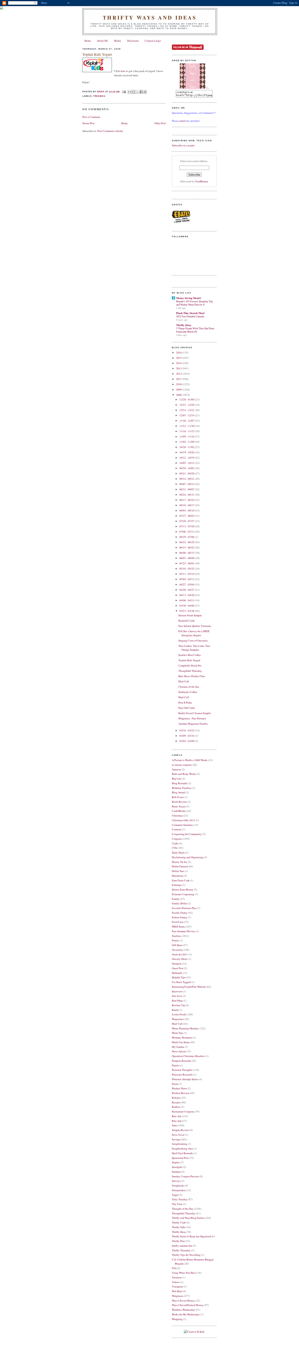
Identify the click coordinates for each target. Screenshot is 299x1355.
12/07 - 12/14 (187, 415)
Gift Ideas (177, 945)
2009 (179, 389)
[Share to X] (137, 92)
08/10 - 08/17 (187, 505)
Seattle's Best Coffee (189, 655)
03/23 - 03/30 (187, 611)
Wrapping (177, 1319)
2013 (179, 368)
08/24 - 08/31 (187, 494)
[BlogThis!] (133, 92)
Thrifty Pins (178, 1241)
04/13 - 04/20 (187, 595)
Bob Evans (178, 797)
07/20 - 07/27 (187, 521)
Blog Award (178, 792)
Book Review (179, 802)
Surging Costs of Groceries (193, 640)
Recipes (176, 1102)
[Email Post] (124, 91)
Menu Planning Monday (185, 1028)
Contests (176, 829)
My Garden (178, 1047)
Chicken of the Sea (188, 686)
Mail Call (183, 681)
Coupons (177, 839)
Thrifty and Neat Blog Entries (188, 1218)
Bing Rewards (179, 783)
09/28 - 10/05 (187, 468)
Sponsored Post (180, 1158)
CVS (174, 848)
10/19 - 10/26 (187, 452)
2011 (179, 379)
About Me (102, 40)
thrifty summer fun (182, 1245)
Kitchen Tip (178, 1005)
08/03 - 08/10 (187, 510)
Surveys (176, 1181)
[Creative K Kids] (194, 1331)
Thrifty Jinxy (184, 325)
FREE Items (178, 926)
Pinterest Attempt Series (185, 1079)
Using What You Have (184, 1273)
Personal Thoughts (182, 1070)
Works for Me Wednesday (186, 1314)
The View (177, 1204)
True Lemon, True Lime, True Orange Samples (194, 648)
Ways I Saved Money (183, 1300)
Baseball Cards (186, 620)
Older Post (160, 123)
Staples (176, 1162)
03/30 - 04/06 (187, 605)
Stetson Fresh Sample (190, 615)
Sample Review (180, 1130)
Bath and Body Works (184, 774)
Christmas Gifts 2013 (183, 820)
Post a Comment (91, 117)
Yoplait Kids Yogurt (189, 660)
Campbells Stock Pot (189, 665)
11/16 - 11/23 (187, 431)
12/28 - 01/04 (187, 399)
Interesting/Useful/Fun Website (189, 987)
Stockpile (177, 1167)
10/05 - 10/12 (187, 463)
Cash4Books (179, 811)
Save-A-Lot (178, 1134)
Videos (176, 1282)
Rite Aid (176, 1116)
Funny (175, 940)
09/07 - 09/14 (187, 484)
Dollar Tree (178, 871)
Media (117, 40)
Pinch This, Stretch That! (190, 313)
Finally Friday (180, 913)
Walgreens (177, 1296)
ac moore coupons (182, 765)
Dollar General (180, 866)
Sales (175, 1125)
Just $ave (177, 996)
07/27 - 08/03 (187, 516)
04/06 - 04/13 (187, 600)
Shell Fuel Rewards (182, 1153)
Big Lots (176, 778)
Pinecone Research (182, 1074)
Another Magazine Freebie (193, 723)
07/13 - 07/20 (187, 526)
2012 (179, 373)
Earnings (177, 885)
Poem (175, 1084)
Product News (179, 1088)
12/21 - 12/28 (187, 405)
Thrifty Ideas (179, 1232)
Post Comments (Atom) (110, 131)
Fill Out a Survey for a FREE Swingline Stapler (194, 633)
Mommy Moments (182, 1037)
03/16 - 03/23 (187, 730)
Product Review (180, 1093)
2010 (179, 384)
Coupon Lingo (153, 40)
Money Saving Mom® (188, 298)
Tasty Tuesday (180, 1199)
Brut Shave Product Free (191, 676)
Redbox (176, 1107)
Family (176, 899)
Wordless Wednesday (183, 1310)
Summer (176, 1171)
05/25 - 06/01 (187, 563)
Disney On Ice (179, 862)
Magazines (178, 1019)
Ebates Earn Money (182, 889)
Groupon (177, 963)
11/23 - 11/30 (187, 426)
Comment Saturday (182, 825)
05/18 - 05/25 (187, 568)
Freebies (99, 96)
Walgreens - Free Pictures (192, 718)
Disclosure (133, 40)
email (182, 121)
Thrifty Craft (179, 1222)
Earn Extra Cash (181, 880)
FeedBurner (201, 181)
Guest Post (177, 968)
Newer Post (88, 123)
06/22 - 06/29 (187, 542)
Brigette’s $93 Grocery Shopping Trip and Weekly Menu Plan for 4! (194, 303)
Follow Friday (179, 917)
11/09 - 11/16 (187, 436)
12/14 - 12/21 (187, 410)
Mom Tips (177, 1033)
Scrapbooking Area (182, 1148)
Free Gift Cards (186, 708)
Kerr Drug (177, 1000)
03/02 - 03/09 (187, 741)
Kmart (175, 1010)
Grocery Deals (179, 959)
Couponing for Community (187, 834)
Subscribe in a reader (183, 145)
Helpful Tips (179, 977)
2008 (179, 395)
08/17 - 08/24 (187, 500)
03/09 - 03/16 (187, 735)
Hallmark (177, 973)
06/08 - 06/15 (187, 553)
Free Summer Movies (183, 931)
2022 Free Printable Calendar (190, 316)
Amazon (176, 769)
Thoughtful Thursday (190, 671)
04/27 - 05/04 (187, 584)
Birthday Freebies (181, 788)
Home (87, 40)
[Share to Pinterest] (145, 92)
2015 (179, 358)
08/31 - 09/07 (187, 489)
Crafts (175, 843)
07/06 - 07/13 (187, 531)
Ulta (174, 1268)
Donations (177, 876)
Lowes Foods (179, 1014)
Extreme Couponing (183, 894)
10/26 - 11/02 (187, 447)
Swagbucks (178, 1185)
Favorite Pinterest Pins (184, 908)
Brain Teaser (179, 806)
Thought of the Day (182, 1208)
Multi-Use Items (181, 1042)
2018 (179, 352)
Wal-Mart (177, 1291)
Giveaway (177, 950)
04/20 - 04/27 (187, 590)
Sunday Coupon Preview (185, 1176)
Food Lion (177, 922)
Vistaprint (177, 1286)
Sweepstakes (179, 1190)
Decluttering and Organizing (187, 857)
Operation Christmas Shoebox (188, 1056)
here (123, 71)
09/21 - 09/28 (187, 473)
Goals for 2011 (180, 954)
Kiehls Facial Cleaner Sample (194, 713)
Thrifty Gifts (179, 1227)
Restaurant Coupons (183, 1111)
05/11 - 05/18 (187, 574)
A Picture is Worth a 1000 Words (189, 760)
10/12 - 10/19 (187, 457)
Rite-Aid (176, 1121)
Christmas (177, 815)
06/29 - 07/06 (187, 537)
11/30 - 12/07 (187, 420)
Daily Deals (178, 852)
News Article (179, 1051)
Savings (176, 1139)
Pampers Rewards (181, 1060)
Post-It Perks (185, 702)
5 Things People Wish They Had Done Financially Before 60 (195, 330)
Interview (177, 991)
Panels (175, 1065)
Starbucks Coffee (187, 692)
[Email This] (130, 92)
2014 (179, 363)
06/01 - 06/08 (187, 558)
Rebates (176, 1097)
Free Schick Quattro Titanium (194, 626)
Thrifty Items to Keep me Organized (191, 1236)
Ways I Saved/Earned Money (188, 1305)
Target (175, 1195)
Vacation (177, 1277)
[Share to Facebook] (141, 92)
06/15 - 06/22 (187, 547)
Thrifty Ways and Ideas (149, 17)
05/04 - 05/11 (187, 579)
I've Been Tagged (181, 982)
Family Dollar (179, 903)
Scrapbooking (179, 1144)
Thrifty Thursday (181, 1250)
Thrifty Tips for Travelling (186, 1255)
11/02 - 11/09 (187, 442)
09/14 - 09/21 (187, 479)
